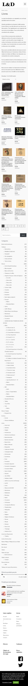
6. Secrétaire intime (10, 367)
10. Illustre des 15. (10, 327)
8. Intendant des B (10, 372)
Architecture (8, 432)
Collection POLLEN (9, 449)
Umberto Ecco (8, 531)
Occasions (7, 318)
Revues (6, 519)
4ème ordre (9, 285)
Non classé (4, 547)
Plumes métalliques (9, 420)
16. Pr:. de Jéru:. (10, 342)
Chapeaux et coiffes (9, 273)
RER (6, 387)
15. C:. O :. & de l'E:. (10, 339)
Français (7, 299)
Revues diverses (5, 562)
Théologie (7, 529)
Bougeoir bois (8, 413)
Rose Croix (7, 526)
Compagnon (9, 377)
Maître (7, 301)
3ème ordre (9, 282)
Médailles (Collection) (10, 251)
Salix (6, 564)
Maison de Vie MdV (9, 488)
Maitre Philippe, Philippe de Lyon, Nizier (11, 541)
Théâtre (7, 536)
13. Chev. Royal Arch (11, 334)
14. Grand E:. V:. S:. (10, 337)
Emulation (7, 294)
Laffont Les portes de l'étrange (12, 480)
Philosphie (7, 509)
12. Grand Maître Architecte (13, 332)
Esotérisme (7, 456)
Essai (6, 459)
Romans (7, 524)
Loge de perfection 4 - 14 (12, 379)
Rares (6, 512)
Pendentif (7, 254)
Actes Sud (7, 425)
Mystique (7, 495)
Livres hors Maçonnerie (7, 534)
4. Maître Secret (10, 363)
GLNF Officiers (8, 309)
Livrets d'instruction (6, 539)
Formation (7, 461)
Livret (6, 485)
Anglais (6, 430)
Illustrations (7, 249)
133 (23, 226)
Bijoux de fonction (9, 270)
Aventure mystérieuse (10, 435)
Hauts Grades (8, 471)
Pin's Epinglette (8, 256)
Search (23, 235)
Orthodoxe (7, 502)
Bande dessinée (8, 437)
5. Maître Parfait (10, 365)
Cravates (7, 289)
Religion (6, 514)
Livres (3, 423)
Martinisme (7, 313)
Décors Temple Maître (11, 391)
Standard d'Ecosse (9, 399)
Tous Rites (7, 403)
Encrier (6, 418)
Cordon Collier (8, 287)
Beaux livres (7, 442)
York (6, 406)
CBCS (7, 389)
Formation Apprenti (9, 463)
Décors (3, 263)
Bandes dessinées (9, 439)
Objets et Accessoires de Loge (7, 652)
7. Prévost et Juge (10, 370)
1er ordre (8, 277)
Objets (3, 549)
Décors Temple (5, 411)
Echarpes (7, 292)
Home (3, 10)
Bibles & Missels (8, 444)
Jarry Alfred (7, 475)
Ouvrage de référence (10, 504)
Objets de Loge (5, 552)
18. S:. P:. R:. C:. (9, 347)
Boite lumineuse (8, 554)
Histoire (6, 473)
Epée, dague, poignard (10, 297)
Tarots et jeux (8, 261)
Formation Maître (9, 468)
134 (3, 229)
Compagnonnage (9, 451)
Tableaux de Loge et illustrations (9, 567)
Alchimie (7, 427)
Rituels (6, 521)
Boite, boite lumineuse (7, 244)
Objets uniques (5, 557)
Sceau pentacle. (8, 258)
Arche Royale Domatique (10, 266)
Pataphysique (8, 507)
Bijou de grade (8, 268)
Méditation (7, 492)
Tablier (6, 401)
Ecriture (3, 416)
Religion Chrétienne (9, 517)
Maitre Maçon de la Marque (11, 311)
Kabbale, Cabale (8, 478)
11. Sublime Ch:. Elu (10, 330)
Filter (4, 576)
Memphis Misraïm (9, 316)
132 (19, 226)
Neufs (6, 497)
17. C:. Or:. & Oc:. (10, 344)
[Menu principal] (24, 4)
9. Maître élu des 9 (10, 375)
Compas (7, 559)
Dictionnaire (7, 454)
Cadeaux (4, 247)
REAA (6, 325)
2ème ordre (9, 280)
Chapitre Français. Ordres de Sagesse (13, 275)
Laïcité (6, 483)
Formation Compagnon (10, 466)
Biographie (7, 447)
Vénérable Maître (10, 304)
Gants (6, 306)
